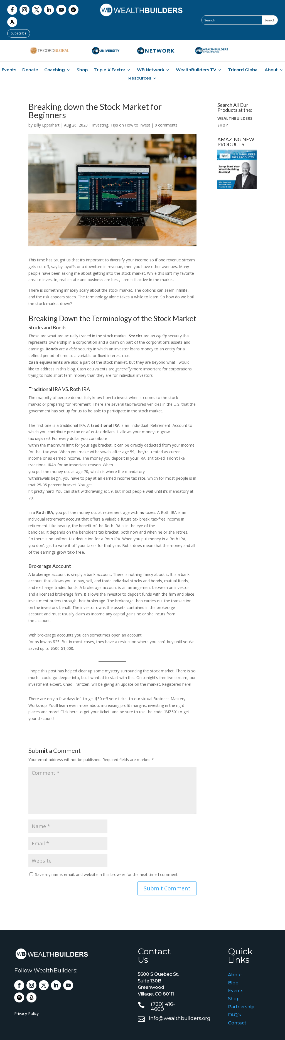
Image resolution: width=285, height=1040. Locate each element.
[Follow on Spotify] (73, 10)
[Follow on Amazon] (12, 22)
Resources (139, 78)
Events (9, 70)
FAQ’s (234, 1014)
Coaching (54, 70)
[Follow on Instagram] (24, 10)
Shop (82, 70)
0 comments (166, 125)
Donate (30, 70)
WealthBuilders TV (196, 70)
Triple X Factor (109, 70)
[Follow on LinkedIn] (49, 10)
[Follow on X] (37, 10)
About (271, 70)
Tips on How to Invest (130, 125)
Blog (233, 982)
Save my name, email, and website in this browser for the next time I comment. (106, 874)
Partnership (241, 1006)
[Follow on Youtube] (61, 10)
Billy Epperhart (47, 125)
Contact (237, 1023)
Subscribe (18, 33)
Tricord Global (243, 70)
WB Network (150, 70)
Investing (100, 125)
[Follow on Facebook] (12, 10)
